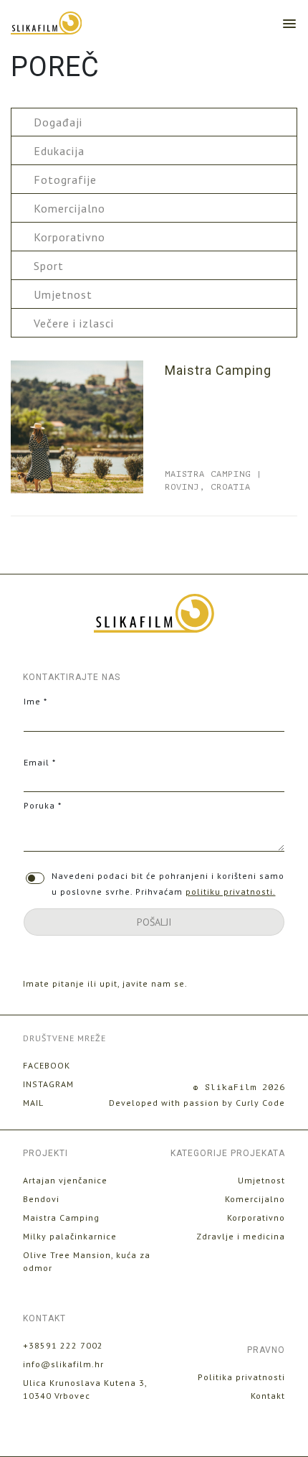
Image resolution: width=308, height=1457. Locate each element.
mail (33, 1102)
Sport (49, 266)
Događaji (58, 122)
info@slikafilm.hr (63, 1364)
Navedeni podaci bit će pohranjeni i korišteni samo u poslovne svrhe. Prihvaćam (168, 883)
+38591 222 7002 (63, 1345)
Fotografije (65, 179)
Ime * (35, 701)
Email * (40, 762)
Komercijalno (69, 208)
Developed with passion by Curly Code (197, 1102)
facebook (46, 1065)
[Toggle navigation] (289, 22)
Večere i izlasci (74, 323)
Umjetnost (63, 294)
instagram (48, 1084)
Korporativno (69, 237)
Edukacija (59, 151)
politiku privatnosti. (231, 891)
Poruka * (43, 805)
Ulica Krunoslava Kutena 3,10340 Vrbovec (85, 1389)
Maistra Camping (218, 370)
